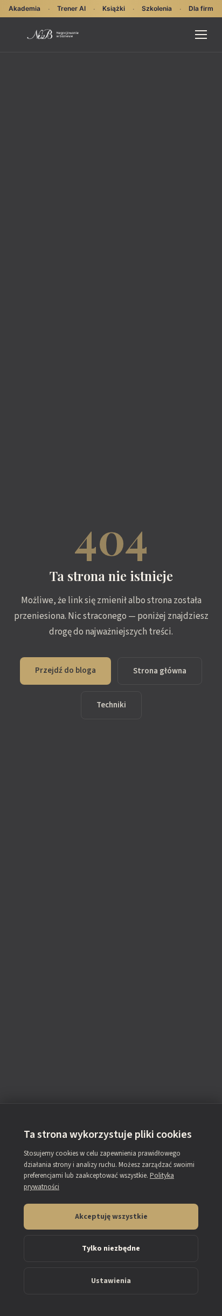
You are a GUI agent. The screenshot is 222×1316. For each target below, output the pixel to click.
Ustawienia (111, 1280)
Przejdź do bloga (65, 670)
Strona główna (159, 671)
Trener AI (71, 8)
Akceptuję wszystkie (111, 1216)
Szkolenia (157, 8)
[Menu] (201, 34)
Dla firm (201, 8)
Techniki (111, 705)
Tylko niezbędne (111, 1248)
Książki (113, 8)
